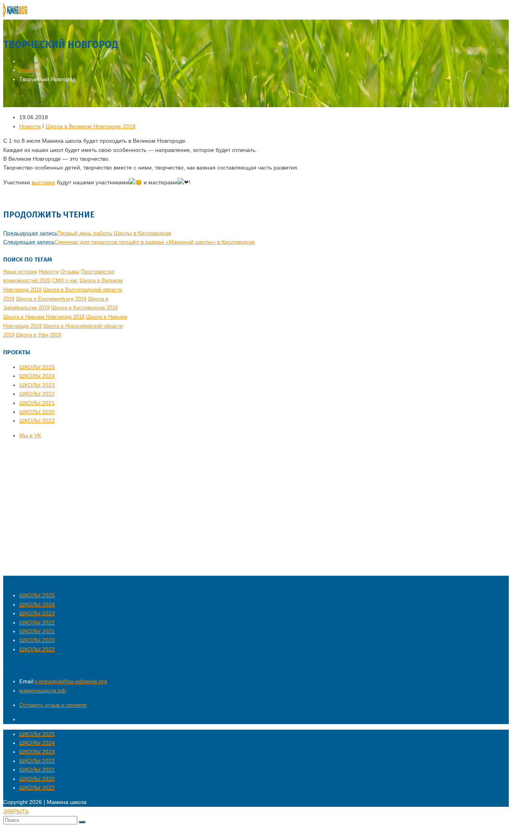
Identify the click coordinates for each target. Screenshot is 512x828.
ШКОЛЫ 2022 (37, 394)
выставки (43, 182)
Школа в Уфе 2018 (38, 335)
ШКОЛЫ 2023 (37, 385)
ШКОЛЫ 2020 (37, 412)
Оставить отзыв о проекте (53, 705)
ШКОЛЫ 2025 (37, 367)
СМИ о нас (65, 280)
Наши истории (20, 272)
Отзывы (69, 272)
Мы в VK (30, 435)
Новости (30, 126)
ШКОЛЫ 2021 (37, 403)
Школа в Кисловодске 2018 (84, 308)
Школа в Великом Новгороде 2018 (91, 126)
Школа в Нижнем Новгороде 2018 (43, 317)
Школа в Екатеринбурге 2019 (51, 299)
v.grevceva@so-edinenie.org (71, 681)
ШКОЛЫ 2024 (37, 376)
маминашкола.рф (42, 690)
